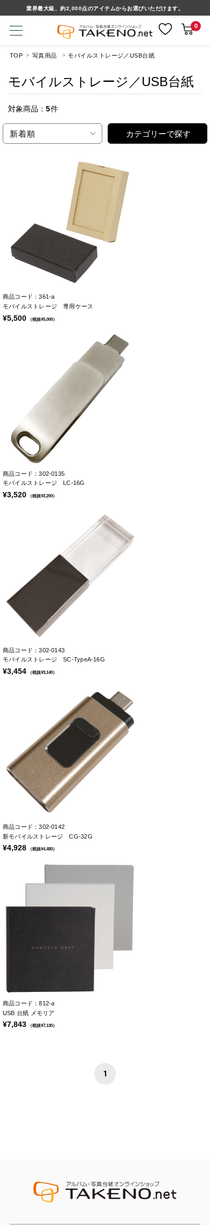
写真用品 (44, 55)
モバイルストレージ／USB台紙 (111, 55)
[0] (187, 29)
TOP (16, 55)
